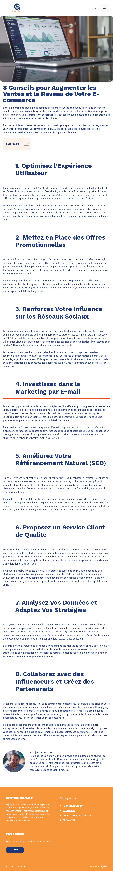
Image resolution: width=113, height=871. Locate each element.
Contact (15, 850)
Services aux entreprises (77, 815)
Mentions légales (98, 866)
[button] (96, 8)
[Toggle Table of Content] (25, 143)
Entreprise (69, 810)
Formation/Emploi (73, 805)
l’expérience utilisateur (34, 205)
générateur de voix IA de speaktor (34, 359)
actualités (69, 820)
